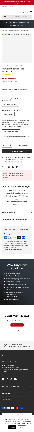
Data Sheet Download (11, 131)
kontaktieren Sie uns (14, 173)
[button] (27, 12)
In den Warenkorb (23, 145)
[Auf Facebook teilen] (13, 167)
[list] (17, 48)
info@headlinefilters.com (10, 367)
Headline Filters (6, 66)
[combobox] (17, 17)
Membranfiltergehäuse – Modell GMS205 (19, 30)
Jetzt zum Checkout (17, 151)
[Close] (32, 417)
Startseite (4, 30)
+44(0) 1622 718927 (8, 365)
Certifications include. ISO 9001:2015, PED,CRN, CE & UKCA (14, 294)
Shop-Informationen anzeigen (13, 162)
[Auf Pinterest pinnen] (17, 167)
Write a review (17, 325)
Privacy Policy (26, 423)
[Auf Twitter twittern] (9, 167)
